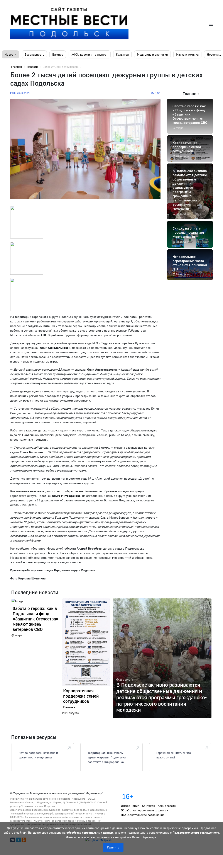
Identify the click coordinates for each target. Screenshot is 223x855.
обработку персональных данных (89, 832)
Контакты (148, 805)
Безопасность (34, 54)
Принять (113, 847)
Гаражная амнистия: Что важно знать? (173, 755)
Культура (122, 54)
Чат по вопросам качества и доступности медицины (38, 755)
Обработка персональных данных (144, 810)
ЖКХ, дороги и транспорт (89, 54)
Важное (57, 54)
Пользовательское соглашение (142, 815)
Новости (10, 54)
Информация (130, 805)
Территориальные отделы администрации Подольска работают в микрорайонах (107, 757)
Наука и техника (187, 54)
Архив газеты (167, 805)
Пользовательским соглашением (195, 832)
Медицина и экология (152, 54)
